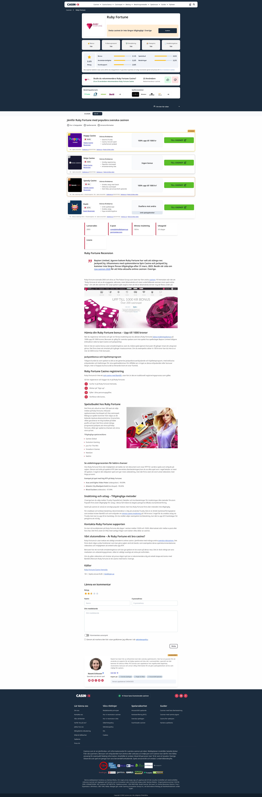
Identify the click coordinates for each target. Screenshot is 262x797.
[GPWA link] (139, 773)
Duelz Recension (89, 211)
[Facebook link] (185, 696)
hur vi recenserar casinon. (167, 70)
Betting (128, 4)
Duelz (85, 204)
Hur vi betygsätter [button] (76, 125)
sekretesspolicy (142, 639)
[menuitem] (97, 4)
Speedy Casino (90, 180)
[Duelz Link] (75, 207)
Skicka (173, 646)
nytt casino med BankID (112, 375)
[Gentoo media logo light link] (121, 773)
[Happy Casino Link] (75, 140)
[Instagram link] (181, 696)
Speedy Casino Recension (89, 189)
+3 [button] (120, 94)
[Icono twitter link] (176, 696)
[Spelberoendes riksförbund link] (158, 766)
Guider (163, 4)
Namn (86, 599)
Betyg (86, 590)
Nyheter (172, 4)
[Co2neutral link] (140, 766)
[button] (190, 4)
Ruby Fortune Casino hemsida (95, 570)
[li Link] (92, 680)
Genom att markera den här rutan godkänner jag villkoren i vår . (117, 639)
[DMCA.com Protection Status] (158, 772)
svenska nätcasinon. (166, 540)
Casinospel (118, 4)
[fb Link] (89, 680)
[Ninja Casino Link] (75, 163)
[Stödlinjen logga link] (103, 773)
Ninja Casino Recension (88, 166)
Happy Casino (90, 135)
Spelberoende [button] (91, 125)
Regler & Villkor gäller (108, 149)
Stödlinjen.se (85, 149)
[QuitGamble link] (149, 766)
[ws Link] (99, 680)
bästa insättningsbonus (162, 337)
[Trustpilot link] (148, 773)
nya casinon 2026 (102, 269)
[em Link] (102, 680)
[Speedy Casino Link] (75, 185)
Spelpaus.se (99, 149)
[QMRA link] (130, 773)
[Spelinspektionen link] (112, 766)
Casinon (96, 4)
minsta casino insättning (131, 513)
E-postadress (137, 599)
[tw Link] (96, 680)
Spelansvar (154, 4)
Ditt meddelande (91, 608)
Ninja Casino (89, 158)
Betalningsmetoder (140, 4)
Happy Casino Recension (88, 144)
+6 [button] (168, 94)
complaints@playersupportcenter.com (119, 230)
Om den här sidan (162, 107)
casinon (152, 280)
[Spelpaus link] (112, 773)
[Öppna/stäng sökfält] (194, 4)
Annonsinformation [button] (107, 125)
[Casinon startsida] (73, 4)
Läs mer (113, 673)
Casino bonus (107, 4)
